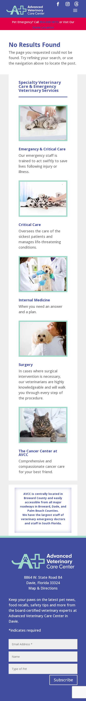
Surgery (26, 364)
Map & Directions (43, 588)
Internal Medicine (34, 300)
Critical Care (30, 224)
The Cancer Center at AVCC (38, 453)
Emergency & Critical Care (42, 149)
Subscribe (63, 680)
